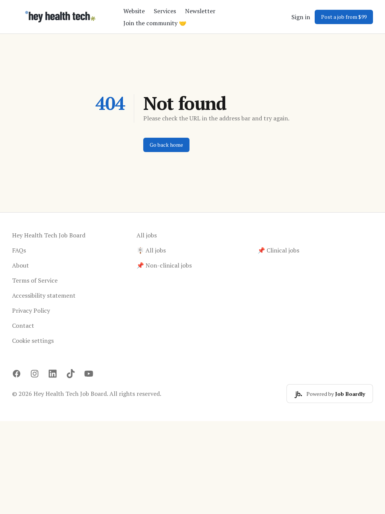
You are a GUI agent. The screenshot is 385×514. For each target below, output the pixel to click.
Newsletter (200, 11)
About (20, 265)
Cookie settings (33, 340)
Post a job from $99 (344, 16)
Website (134, 11)
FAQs (19, 250)
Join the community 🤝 (154, 23)
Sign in (300, 17)
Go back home (166, 144)
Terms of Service (35, 280)
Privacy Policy (31, 310)
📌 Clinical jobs (278, 250)
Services (165, 11)
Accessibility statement (44, 295)
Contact (23, 325)
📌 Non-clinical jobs (164, 265)
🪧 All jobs (151, 250)
